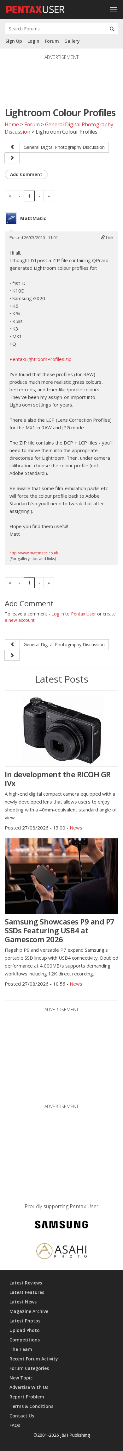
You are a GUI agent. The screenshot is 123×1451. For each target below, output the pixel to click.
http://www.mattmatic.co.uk (33, 553)
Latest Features (26, 1292)
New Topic (20, 1378)
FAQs (14, 1425)
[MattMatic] (11, 218)
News (76, 827)
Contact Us (21, 1416)
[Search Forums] (112, 28)
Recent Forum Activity (33, 1359)
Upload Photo (24, 1330)
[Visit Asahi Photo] (61, 1252)
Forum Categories (29, 1368)
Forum (52, 41)
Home (12, 124)
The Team (20, 1349)
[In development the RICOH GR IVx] (61, 729)
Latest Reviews (25, 1283)
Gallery (72, 41)
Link (109, 237)
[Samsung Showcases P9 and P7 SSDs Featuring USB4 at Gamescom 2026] (61, 876)
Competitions (24, 1340)
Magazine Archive (28, 1311)
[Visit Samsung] (61, 1225)
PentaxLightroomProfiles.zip (40, 359)
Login (33, 41)
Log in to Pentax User (73, 614)
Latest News (23, 1302)
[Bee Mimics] (12, 158)
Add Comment (26, 174)
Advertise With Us (28, 1387)
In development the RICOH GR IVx (58, 778)
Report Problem (26, 1397)
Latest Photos (24, 1321)
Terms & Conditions (31, 1406)
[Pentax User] (35, 8)
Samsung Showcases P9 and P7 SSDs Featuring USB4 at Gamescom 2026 (59, 930)
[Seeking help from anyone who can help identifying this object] (12, 147)
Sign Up (13, 41)
